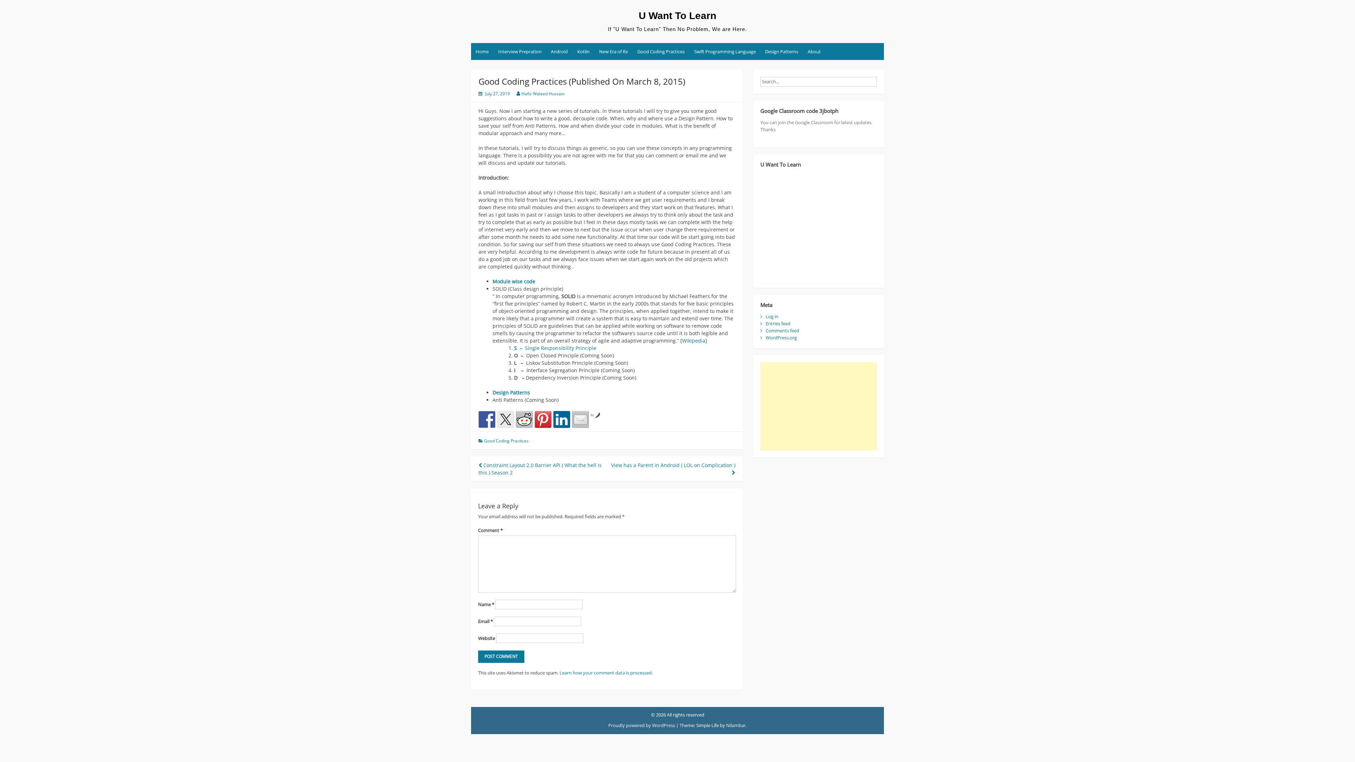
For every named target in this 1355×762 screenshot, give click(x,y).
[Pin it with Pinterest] (543, 419)
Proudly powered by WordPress (641, 725)
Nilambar (736, 725)
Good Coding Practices (661, 51)
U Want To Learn (677, 15)
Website (486, 638)
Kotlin (583, 51)
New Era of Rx (613, 51)
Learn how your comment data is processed (606, 673)
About (814, 51)
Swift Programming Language (725, 51)
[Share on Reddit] (524, 419)
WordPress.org (781, 337)
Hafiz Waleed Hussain (543, 94)
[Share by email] (580, 419)
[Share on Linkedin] (561, 419)
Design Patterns (781, 51)
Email (485, 621)
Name (486, 604)
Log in (772, 316)
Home (482, 51)
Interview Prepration (520, 51)
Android (559, 51)
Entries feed (778, 323)
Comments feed (782, 330)
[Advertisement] (818, 406)
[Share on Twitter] (505, 419)
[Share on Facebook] (486, 419)
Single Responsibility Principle (555, 348)
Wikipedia (693, 340)
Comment (490, 530)
